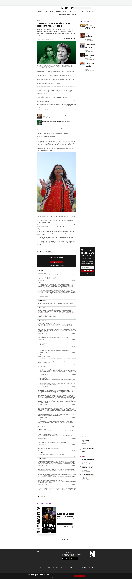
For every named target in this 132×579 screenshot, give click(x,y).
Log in (94, 8)
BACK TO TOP (65, 539)
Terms (92, 273)
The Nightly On (90, 11)
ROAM (74, 11)
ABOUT (38, 555)
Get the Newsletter (87, 270)
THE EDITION (39, 553)
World (83, 11)
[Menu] (37, 8)
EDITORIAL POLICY (40, 560)
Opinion (64, 11)
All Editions (65, 526)
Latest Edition (65, 523)
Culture (70, 11)
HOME (38, 551)
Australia (46, 11)
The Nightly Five (45, 116)
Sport (79, 11)
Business (52, 11)
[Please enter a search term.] (90, 8)
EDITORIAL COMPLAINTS (42, 562)
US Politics (58, 11)
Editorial (44, 247)
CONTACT (39, 558)
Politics (40, 11)
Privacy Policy (56, 567)
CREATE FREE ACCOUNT (56, 262)
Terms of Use (64, 567)
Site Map (71, 567)
